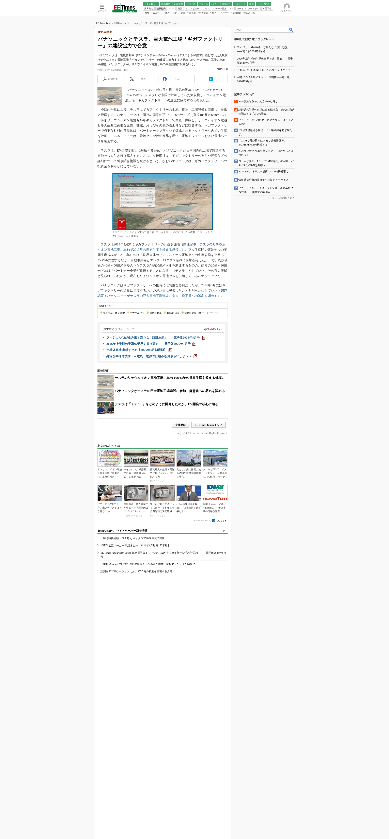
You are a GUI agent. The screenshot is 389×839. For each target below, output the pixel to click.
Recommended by (203, 520)
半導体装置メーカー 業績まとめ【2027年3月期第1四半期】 (135, 545)
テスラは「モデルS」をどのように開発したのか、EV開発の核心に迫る (166, 404)
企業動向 (118, 23)
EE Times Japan (103, 23)
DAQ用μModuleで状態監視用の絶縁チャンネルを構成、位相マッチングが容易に (147, 564)
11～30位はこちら (285, 198)
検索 (291, 30)
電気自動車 (156, 312)
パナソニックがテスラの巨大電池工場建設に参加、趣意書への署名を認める (170, 391)
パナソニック (137, 312)
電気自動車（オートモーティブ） (202, 312)
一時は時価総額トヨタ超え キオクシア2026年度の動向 (132, 538)
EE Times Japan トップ (208, 424)
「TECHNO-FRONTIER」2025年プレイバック (264, 69)
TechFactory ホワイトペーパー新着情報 (122, 530)
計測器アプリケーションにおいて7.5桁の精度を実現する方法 (136, 571)
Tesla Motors (173, 312)
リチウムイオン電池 (114, 312)
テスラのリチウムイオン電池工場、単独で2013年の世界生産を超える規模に (170, 377)
